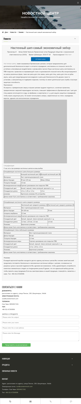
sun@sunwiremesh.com (10, 299)
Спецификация (9, 166)
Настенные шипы (10, 64)
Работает (68, 55)
